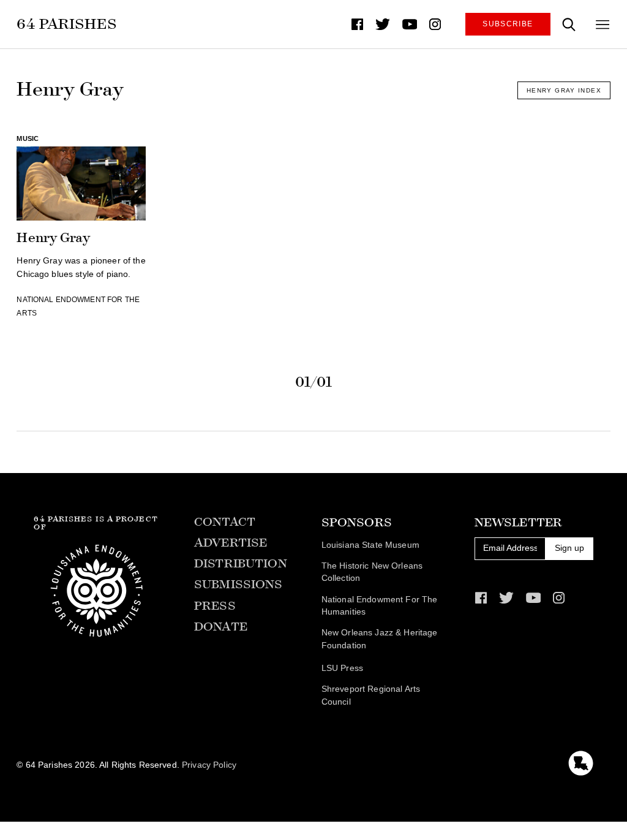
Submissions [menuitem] (238, 584)
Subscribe (507, 24)
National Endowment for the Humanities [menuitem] (379, 606)
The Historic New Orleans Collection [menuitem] (371, 572)
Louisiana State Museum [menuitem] (370, 545)
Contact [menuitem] (224, 521)
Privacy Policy (209, 765)
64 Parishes (67, 23)
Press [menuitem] (215, 605)
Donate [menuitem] (220, 626)
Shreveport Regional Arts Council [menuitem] (370, 695)
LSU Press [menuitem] (342, 668)
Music (28, 138)
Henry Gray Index (564, 90)
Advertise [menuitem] (230, 542)
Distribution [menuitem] (240, 563)
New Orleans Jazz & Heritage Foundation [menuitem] (379, 639)
